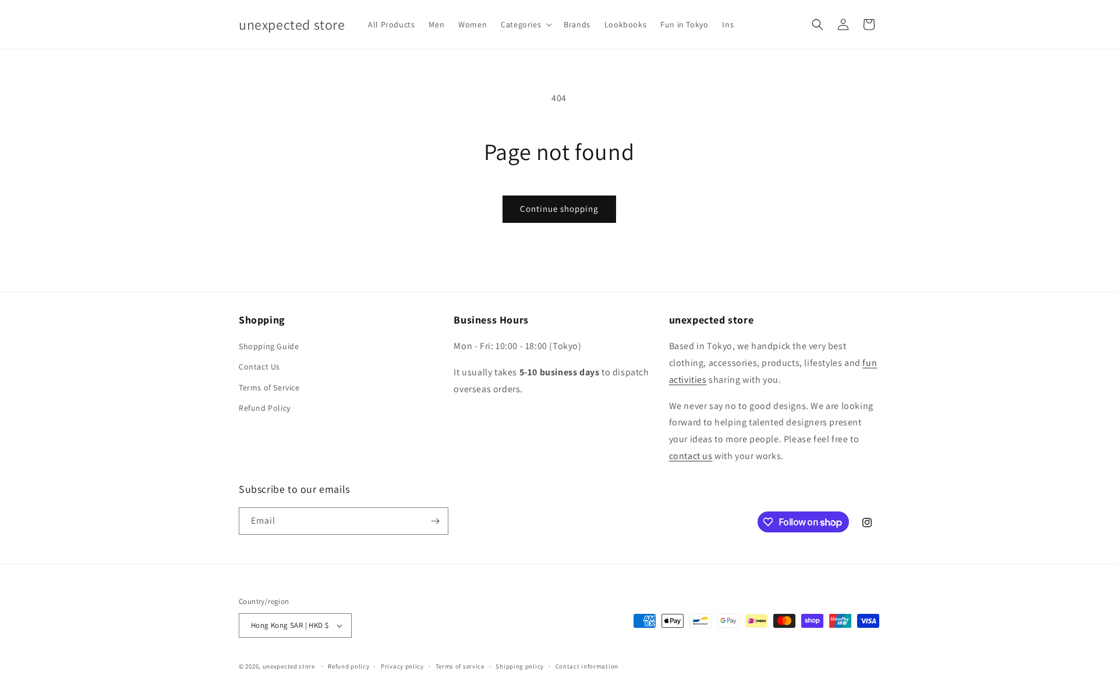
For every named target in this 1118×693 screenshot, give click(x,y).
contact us (691, 456)
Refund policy (348, 666)
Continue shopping (559, 208)
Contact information (587, 666)
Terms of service (460, 666)
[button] (525, 24)
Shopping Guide (269, 346)
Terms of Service (269, 387)
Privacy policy (402, 666)
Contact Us (259, 366)
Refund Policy (265, 408)
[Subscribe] (435, 521)
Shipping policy (520, 666)
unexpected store (289, 666)
